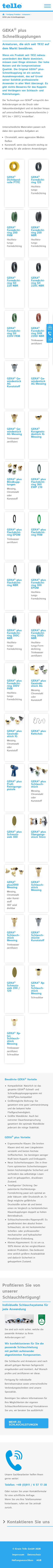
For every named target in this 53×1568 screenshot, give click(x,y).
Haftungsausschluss (22, 1560)
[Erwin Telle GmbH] (12, 6)
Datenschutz (34, 1554)
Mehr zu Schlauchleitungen (23, 1423)
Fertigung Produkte (13, 14)
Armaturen (26, 14)
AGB (38, 1560)
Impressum (18, 1554)
